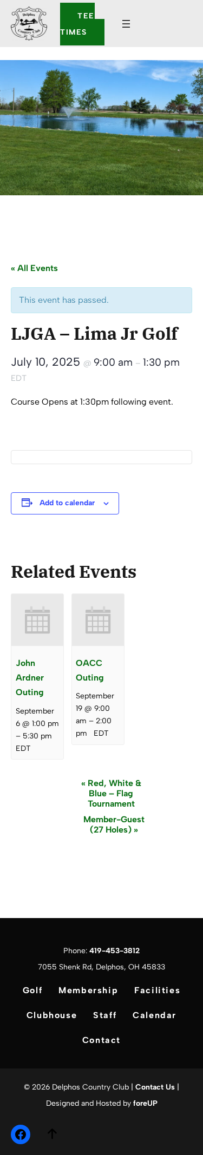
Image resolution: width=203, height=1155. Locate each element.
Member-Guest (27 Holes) (114, 824)
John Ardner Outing (30, 677)
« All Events (34, 268)
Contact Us (155, 1087)
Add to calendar (67, 502)
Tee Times (77, 24)
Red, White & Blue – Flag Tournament (111, 793)
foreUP (145, 1103)
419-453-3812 (114, 950)
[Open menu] (126, 23)
